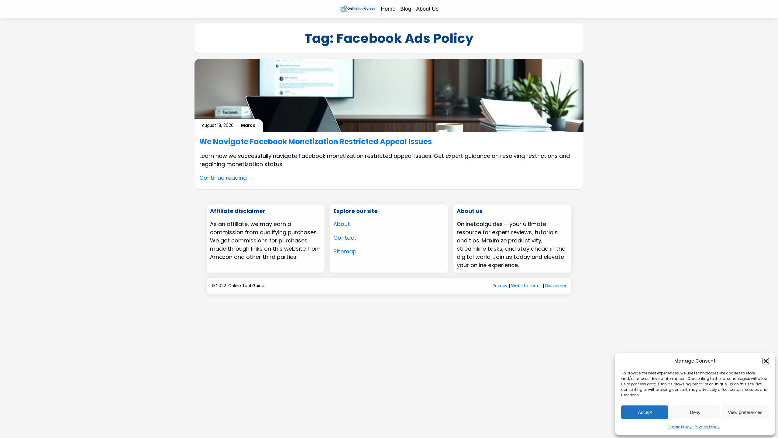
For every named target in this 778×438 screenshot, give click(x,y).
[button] (766, 361)
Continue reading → (226, 178)
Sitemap (344, 251)
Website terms (526, 286)
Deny (695, 412)
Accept (645, 412)
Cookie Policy (679, 426)
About (341, 224)
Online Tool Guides (247, 286)
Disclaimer (555, 286)
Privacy (500, 286)
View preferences (745, 412)
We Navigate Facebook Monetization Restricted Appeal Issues (315, 141)
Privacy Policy (707, 426)
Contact (344, 238)
